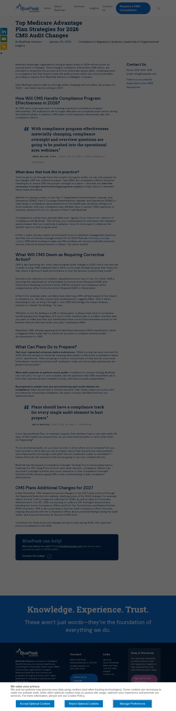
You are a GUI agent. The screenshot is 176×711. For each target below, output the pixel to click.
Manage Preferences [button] (132, 703)
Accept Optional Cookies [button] (35, 703)
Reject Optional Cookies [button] (84, 703)
